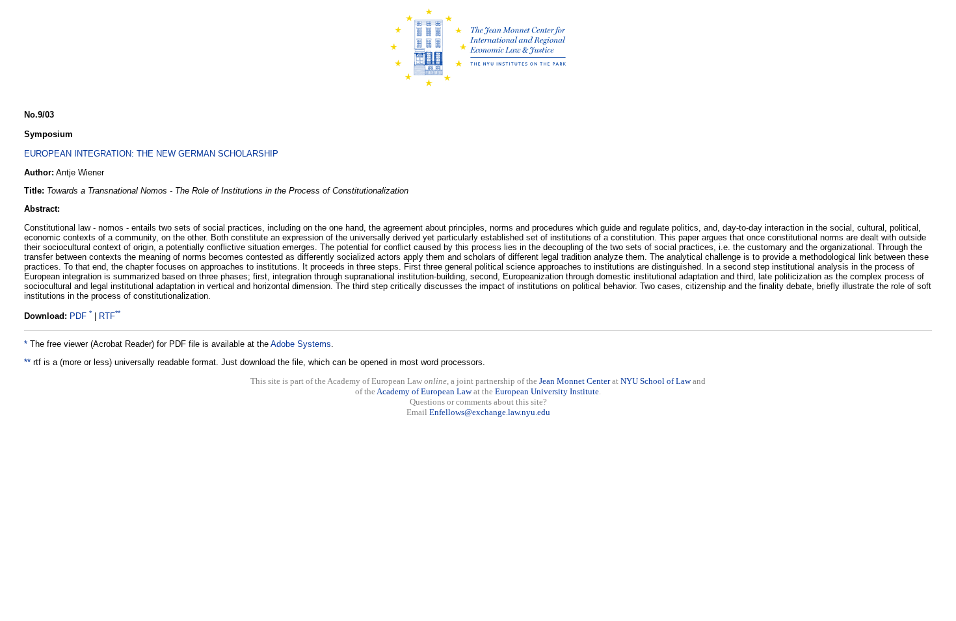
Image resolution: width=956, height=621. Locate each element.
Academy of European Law (424, 391)
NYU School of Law (655, 381)
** (27, 362)
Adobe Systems (301, 344)
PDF (78, 316)
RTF (107, 316)
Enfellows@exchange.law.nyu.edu (489, 412)
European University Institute (547, 391)
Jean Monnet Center (574, 381)
